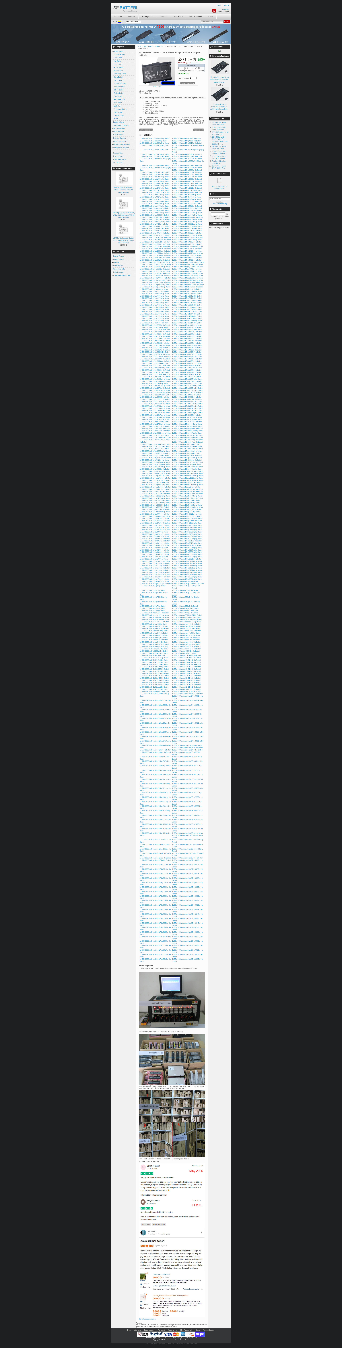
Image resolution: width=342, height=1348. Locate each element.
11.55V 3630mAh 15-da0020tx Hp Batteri (187, 350)
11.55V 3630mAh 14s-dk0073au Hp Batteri (187, 273)
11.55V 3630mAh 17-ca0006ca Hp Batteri (155, 539)
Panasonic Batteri (120, 109)
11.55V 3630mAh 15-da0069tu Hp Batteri (187, 366)
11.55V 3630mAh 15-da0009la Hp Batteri (187, 339)
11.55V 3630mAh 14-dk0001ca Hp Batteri (187, 224)
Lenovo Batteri (119, 55)
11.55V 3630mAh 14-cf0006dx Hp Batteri (187, 193)
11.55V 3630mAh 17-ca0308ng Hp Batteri (187, 552)
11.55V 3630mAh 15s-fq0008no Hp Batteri (155, 491)
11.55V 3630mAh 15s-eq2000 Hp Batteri (186, 483)
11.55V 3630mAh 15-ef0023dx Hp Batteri (187, 460)
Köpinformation (118, 259)
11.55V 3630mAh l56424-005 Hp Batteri (186, 692)
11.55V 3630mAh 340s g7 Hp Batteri (185, 608)
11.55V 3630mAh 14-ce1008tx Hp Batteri (154, 179)
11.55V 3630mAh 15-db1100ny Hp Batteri (187, 417)
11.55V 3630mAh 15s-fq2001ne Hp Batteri (155, 503)
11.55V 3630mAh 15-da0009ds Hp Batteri (155, 339)
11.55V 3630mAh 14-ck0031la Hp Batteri (187, 208)
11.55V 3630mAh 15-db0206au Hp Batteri (187, 406)
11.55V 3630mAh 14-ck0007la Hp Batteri (154, 206)
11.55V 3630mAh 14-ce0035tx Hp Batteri (187, 168)
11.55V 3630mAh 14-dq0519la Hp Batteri (155, 246)
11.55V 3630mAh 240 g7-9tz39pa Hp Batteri (188, 584)
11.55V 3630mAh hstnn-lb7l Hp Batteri (186, 638)
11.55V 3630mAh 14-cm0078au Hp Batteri (155, 222)
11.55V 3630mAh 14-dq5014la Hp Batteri (155, 260)
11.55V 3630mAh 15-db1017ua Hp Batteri (155, 415)
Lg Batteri (117, 106)
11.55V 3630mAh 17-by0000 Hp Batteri (186, 512)
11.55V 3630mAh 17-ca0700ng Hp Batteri (187, 557)
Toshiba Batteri (119, 87)
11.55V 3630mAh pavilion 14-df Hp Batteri (187, 750)
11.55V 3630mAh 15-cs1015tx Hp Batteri (154, 318)
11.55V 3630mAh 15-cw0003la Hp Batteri (155, 325)
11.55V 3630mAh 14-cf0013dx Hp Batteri (154, 195)
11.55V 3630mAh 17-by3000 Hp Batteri (154, 532)
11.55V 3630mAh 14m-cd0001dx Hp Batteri (188, 262)
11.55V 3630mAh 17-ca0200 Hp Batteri (154, 548)
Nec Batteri (117, 96)
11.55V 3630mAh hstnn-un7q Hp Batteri (186, 649)
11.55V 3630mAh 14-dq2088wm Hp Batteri (155, 255)
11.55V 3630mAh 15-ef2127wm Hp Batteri (187, 467)
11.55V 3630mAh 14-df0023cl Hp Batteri (154, 224)
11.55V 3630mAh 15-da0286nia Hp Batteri (155, 381)
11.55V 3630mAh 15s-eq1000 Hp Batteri (154, 476)
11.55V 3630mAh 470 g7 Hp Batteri (185, 613)
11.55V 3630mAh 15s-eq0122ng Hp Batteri (155, 473)
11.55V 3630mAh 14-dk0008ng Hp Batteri (187, 229)
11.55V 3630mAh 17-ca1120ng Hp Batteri (155, 563)
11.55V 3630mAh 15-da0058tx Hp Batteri (155, 363)
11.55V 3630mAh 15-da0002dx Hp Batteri (187, 330)
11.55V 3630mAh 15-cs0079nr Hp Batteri (155, 312)
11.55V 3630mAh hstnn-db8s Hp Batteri (154, 631)
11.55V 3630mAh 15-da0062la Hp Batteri (155, 366)
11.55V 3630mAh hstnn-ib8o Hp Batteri (154, 635)
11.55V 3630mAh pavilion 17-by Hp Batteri (155, 860)
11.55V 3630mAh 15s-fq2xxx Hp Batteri (186, 503)
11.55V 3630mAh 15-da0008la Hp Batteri (187, 336)
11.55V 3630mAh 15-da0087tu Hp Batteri (187, 372)
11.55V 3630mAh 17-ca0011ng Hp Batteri (155, 541)
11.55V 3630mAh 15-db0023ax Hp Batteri (155, 402)
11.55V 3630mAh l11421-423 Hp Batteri (186, 678)
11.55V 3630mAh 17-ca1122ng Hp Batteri (187, 563)
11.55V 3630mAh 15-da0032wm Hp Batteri (155, 357)
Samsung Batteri (119, 74)
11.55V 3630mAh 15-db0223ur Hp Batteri (187, 411)
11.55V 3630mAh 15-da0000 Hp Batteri (154, 327)
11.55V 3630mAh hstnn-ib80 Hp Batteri (186, 633)
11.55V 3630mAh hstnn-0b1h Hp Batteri (186, 624)
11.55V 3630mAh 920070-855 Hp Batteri (154, 620)
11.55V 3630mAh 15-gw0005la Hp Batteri (155, 469)
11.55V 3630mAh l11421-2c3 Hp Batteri (186, 671)
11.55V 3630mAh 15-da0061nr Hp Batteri (187, 363)
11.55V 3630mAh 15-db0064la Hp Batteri (155, 404)
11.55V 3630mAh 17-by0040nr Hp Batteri (155, 516)
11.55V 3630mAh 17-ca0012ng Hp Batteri (155, 543)
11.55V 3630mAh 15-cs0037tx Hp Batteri (154, 294)
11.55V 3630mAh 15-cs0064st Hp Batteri (187, 309)
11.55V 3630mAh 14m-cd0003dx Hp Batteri (155, 264)
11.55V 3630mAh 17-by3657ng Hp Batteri (155, 536)
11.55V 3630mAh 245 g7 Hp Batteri (152, 586)
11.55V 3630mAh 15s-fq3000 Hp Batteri (154, 505)
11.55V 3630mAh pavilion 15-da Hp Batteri (155, 858)
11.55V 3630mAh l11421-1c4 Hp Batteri (186, 662)
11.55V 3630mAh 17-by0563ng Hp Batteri (155, 521)
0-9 (196, 1338)
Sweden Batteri (169, 1340)
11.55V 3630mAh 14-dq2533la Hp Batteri (187, 255)
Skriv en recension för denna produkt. (219, 187)
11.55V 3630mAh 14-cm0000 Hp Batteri (154, 215)
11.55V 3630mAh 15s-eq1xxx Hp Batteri (154, 483)
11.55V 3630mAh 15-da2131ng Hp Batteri (187, 390)
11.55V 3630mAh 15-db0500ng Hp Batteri (187, 413)
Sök (214, 194)
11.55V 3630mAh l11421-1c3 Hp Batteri (154, 662)
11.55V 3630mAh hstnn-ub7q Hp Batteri (186, 647)
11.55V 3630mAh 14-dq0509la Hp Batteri (155, 244)
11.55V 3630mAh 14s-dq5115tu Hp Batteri (155, 287)
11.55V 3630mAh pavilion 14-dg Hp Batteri (155, 752)
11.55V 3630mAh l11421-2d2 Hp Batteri (186, 673)
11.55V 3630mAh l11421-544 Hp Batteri (186, 683)
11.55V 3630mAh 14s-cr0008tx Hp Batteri (155, 273)
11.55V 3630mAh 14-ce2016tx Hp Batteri (187, 186)
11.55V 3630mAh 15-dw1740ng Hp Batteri (187, 442)
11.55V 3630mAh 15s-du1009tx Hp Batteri (155, 471)
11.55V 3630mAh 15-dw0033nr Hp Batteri (187, 426)
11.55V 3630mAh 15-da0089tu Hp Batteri (187, 375)
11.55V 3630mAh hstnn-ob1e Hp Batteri (186, 642)
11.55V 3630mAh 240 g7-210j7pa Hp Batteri (156, 584)
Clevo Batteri (118, 90)
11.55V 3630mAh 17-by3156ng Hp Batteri (187, 534)
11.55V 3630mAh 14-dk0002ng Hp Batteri (155, 226)
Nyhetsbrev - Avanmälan (122, 275)
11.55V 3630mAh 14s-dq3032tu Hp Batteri (187, 282)
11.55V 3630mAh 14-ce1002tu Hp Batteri (187, 172)
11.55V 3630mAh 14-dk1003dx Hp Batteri (187, 235)
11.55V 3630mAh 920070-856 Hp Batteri (187, 620)
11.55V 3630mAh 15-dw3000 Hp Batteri (154, 449)
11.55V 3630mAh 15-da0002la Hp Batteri (155, 332)
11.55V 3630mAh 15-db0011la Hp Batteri (187, 399)
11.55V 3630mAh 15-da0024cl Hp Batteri (155, 352)
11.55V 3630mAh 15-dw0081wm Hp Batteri (187, 431)
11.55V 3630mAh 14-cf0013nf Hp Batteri (186, 195)
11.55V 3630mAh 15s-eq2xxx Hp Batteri (186, 487)
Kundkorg (225, 10)
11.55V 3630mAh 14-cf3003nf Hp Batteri (186, 199)
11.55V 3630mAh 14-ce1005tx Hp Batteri (154, 177)
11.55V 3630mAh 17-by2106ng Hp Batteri (155, 525)
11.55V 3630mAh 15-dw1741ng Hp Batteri (155, 444)
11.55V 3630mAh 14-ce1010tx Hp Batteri (154, 181)
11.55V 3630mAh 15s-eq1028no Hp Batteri (155, 480)
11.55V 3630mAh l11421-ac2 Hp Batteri (186, 687)
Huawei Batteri (119, 100)
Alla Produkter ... (119, 163)
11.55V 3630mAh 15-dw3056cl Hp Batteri (187, 451)
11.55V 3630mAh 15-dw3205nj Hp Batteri (155, 453)
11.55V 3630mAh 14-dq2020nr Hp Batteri (187, 251)
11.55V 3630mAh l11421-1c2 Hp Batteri (186, 660)
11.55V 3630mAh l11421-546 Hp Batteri (186, 685)
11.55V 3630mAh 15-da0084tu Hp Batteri (155, 370)
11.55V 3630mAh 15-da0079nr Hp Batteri (187, 368)
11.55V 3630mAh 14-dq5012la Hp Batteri (187, 258)
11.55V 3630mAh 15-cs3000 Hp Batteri (154, 323)
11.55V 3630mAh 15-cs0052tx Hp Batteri (154, 305)
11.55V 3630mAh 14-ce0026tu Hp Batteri (155, 157)
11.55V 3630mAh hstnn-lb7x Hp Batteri (154, 640)
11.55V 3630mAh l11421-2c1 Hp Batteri (186, 669)
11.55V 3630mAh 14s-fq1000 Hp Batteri (186, 289)
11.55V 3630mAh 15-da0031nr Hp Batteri (155, 354)
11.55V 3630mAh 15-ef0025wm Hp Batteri (155, 462)
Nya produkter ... (119, 156)
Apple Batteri (118, 67)
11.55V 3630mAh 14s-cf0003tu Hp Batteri (187, 269)
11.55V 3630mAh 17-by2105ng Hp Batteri (187, 523)
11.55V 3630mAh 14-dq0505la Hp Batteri (187, 242)
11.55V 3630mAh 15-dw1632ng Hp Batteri (187, 440)
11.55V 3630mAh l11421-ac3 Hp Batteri (154, 689)
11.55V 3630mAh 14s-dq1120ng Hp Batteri (187, 280)
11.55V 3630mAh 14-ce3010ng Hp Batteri (187, 190)
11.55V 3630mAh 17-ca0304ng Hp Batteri (187, 550)
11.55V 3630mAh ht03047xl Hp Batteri (154, 653)
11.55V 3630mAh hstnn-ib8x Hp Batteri (186, 635)
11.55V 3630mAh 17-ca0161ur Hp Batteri (187, 545)
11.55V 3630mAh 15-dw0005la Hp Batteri (155, 426)
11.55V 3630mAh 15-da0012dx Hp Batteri (155, 343)
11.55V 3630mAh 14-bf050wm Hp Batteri (154, 139)
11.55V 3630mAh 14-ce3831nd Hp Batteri (155, 193)
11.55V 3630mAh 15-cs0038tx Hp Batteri (187, 294)
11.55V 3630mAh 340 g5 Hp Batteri (152, 608)
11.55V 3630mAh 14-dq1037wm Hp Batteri (187, 246)
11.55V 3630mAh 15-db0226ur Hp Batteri (155, 413)
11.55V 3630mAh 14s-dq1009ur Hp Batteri (155, 280)
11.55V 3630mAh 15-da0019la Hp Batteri (155, 350)
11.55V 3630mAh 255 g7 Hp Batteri (152, 606)
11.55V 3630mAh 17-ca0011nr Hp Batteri (187, 541)
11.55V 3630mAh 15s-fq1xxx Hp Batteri (186, 500)
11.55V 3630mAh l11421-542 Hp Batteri (186, 680)
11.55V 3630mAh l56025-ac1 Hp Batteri (186, 689)
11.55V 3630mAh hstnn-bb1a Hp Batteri (154, 629)
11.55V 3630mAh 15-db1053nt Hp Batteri (155, 417)
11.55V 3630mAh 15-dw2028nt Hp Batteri (187, 447)
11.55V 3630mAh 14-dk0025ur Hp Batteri (187, 233)
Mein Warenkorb (195, 17)
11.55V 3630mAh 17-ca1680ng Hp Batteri (155, 577)
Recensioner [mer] (219, 174)
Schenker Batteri (119, 83)
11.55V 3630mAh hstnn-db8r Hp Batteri (186, 629)
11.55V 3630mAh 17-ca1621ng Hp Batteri (187, 575)
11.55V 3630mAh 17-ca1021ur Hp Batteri (187, 559)
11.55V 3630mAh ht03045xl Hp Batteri (186, 651)
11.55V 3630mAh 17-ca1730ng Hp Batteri (187, 577)
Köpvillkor (117, 262)
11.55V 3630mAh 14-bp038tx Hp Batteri (186, 141)
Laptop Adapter (118, 122)
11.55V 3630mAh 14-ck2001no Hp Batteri (187, 213)
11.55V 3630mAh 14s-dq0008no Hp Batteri (155, 278)
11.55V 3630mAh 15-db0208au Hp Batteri (155, 408)
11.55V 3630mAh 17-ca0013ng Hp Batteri (187, 543)
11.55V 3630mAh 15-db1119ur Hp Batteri (155, 422)
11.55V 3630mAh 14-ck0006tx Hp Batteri (187, 204)
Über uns (131, 17)
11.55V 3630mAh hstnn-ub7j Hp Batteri (154, 647)
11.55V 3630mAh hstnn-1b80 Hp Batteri (186, 626)
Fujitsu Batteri (118, 93)
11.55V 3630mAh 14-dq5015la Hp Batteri (187, 260)
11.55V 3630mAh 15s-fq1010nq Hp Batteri (187, 494)
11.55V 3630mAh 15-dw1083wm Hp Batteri (155, 438)
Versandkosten (208, 1330)
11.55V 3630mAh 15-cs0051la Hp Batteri (154, 303)
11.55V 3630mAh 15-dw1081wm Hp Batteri (187, 435)
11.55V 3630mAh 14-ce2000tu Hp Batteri (187, 181)
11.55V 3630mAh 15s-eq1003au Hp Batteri (187, 476)
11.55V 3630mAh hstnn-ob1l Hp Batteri (186, 644)
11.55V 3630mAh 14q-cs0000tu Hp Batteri (187, 264)
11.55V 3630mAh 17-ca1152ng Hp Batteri (187, 568)
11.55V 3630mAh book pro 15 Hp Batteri (186, 622)
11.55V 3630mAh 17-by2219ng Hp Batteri (155, 530)
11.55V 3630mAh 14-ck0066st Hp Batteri (187, 210)
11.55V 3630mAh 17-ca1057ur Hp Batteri (155, 561)
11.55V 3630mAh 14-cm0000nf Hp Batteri (187, 215)
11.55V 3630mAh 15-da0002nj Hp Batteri (187, 332)
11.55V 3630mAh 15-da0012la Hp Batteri (187, 343)
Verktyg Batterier (119, 128)
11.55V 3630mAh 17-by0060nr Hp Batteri (187, 516)
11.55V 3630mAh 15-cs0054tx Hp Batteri (187, 307)
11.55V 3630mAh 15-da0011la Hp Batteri (187, 341)
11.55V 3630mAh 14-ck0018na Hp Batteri (155, 208)
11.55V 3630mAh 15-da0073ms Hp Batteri (155, 368)
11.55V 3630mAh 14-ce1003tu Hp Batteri (155, 174)
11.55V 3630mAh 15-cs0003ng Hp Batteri (187, 291)
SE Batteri (186, 1340)
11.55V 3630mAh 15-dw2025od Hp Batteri (155, 447)
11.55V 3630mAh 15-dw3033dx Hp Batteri (155, 451)
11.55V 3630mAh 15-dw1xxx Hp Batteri (186, 444)
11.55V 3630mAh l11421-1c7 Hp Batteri (154, 667)
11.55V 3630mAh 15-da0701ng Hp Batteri (155, 386)
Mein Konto (178, 17)
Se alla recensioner (147, 1319)
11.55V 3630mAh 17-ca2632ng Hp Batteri (155, 581)
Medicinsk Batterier (120, 141)
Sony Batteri (118, 77)
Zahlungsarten (147, 17)
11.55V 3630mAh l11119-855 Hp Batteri (186, 656)
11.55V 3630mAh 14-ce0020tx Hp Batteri (154, 154)
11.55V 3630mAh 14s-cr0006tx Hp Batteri (187, 271)
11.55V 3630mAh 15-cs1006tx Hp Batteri (154, 314)
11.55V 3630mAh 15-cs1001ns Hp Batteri (187, 312)
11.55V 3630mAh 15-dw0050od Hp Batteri (187, 429)
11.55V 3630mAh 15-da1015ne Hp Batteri (187, 386)
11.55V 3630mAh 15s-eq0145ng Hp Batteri (187, 473)
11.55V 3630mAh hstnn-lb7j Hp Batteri (154, 638)
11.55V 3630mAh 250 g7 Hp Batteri (185, 590)
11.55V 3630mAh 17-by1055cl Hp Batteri (187, 521)
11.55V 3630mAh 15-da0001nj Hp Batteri (155, 330)
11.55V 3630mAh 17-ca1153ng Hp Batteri (155, 570)
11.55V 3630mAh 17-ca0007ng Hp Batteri (187, 539)
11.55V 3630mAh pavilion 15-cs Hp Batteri (155, 766)
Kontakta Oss (118, 266)
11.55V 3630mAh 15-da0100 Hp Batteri (186, 377)
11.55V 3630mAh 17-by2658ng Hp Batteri (187, 530)
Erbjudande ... (118, 153)
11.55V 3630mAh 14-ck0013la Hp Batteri (187, 206)
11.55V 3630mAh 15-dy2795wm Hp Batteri (155, 458)
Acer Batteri (118, 64)
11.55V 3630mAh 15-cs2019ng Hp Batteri (187, 321)
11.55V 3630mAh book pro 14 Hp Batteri (154, 622)
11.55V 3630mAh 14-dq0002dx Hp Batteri (187, 240)
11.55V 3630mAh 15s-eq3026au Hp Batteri (155, 489)
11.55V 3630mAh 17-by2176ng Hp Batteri (187, 527)
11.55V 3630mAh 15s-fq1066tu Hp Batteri (187, 496)
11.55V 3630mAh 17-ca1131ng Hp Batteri (155, 568)
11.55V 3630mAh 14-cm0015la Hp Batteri (187, 219)
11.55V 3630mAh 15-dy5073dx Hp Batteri (187, 458)
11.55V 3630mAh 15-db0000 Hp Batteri (186, 395)
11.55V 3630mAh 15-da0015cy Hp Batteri (155, 348)
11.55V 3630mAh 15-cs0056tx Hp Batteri (154, 309)
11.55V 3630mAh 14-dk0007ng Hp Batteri (187, 226)
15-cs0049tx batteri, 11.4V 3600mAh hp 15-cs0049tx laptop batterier (219, 79)
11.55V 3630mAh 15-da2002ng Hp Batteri (155, 390)
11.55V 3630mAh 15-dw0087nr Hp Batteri (187, 433)
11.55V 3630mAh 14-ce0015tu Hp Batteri (155, 145)
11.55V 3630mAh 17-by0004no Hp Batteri (155, 514)
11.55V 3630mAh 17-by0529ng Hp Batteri (155, 518)
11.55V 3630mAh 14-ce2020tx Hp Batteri (154, 188)
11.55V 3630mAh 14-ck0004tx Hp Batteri (154, 204)
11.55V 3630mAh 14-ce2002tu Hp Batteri (155, 184)
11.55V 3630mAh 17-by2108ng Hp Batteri (187, 525)
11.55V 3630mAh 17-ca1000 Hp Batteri (154, 559)
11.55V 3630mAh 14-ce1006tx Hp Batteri (187, 177)
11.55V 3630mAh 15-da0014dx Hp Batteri (187, 345)
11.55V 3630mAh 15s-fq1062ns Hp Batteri (155, 496)
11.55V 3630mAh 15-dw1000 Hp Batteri (154, 435)
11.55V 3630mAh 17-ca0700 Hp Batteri (154, 557)
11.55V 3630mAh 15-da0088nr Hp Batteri (155, 375)
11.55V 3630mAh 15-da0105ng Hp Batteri (155, 379)
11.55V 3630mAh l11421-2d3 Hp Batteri (154, 676)
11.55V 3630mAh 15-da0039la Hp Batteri (155, 359)
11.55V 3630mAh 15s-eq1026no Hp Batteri (187, 478)
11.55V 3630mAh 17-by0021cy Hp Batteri (187, 514)
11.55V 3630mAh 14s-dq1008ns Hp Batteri (187, 278)
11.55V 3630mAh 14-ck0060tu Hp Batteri (154, 210)
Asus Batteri (118, 71)
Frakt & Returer (118, 256)
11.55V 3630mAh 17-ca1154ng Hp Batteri (187, 570)
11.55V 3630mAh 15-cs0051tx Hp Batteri (187, 303)
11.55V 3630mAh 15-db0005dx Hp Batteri (155, 397)
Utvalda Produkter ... (120, 159)
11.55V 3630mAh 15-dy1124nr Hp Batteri (155, 455)
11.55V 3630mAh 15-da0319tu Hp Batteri (187, 381)
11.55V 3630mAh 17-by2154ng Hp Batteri (155, 527)
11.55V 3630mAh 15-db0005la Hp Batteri (187, 397)
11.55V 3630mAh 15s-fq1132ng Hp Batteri (155, 498)
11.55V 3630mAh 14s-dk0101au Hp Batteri (187, 276)
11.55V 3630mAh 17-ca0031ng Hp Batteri (155, 545)
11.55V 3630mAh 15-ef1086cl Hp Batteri (186, 464)
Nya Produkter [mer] (124, 168)
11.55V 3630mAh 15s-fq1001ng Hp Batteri (187, 491)
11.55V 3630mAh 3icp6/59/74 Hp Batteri (154, 613)
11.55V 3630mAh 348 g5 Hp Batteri (152, 611)
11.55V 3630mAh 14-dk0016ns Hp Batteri (155, 233)
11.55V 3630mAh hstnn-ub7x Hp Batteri (154, 649)
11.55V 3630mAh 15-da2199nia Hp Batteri (155, 395)
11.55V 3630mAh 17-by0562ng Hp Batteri (187, 518)
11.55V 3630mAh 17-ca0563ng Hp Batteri (187, 554)
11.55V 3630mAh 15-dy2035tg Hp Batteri (187, 455)
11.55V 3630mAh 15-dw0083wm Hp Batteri (155, 433)
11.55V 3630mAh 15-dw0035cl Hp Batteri (155, 429)
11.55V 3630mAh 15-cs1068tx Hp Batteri (154, 321)
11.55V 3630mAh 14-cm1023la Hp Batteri (187, 222)
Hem (219, 5)
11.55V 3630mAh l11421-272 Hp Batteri (154, 669)
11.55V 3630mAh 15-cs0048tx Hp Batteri (187, 298)
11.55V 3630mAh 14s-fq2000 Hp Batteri (154, 291)
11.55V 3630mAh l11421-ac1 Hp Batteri (154, 687)
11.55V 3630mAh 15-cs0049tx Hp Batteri (154, 300)
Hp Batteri (117, 61)
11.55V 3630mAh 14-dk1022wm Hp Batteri (155, 237)
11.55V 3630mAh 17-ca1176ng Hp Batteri (155, 572)
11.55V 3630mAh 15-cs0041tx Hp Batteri (187, 296)
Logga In (226, 5)
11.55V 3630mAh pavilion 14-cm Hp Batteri (155, 750)
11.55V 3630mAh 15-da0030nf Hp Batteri (187, 352)
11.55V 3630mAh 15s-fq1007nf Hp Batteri (155, 494)
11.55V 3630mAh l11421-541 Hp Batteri (154, 680)
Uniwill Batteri (118, 116)
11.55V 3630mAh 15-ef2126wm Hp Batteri (155, 467)
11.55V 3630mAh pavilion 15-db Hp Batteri (187, 858)
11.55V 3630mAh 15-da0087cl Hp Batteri (155, 372)
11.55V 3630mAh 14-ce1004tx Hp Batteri (187, 174)
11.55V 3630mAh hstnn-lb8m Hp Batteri (154, 642)
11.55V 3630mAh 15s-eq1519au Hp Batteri (187, 480)
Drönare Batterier (119, 138)
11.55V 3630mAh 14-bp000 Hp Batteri (153, 141)
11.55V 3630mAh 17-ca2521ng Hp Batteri (187, 579)
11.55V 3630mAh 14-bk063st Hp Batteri (186, 139)
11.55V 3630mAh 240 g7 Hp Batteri (185, 581)
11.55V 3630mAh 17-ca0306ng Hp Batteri (155, 552)
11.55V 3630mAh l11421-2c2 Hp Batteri (154, 671)
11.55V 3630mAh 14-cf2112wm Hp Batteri (155, 199)
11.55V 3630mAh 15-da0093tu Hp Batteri (155, 377)
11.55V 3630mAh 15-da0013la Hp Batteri (155, 345)
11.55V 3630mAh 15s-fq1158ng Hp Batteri (187, 498)
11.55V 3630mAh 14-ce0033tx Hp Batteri (187, 165)
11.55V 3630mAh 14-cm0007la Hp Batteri (155, 219)
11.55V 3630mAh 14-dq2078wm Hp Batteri (187, 253)
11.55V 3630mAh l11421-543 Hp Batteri (154, 683)
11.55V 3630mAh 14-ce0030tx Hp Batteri (154, 165)
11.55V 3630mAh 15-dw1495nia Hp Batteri (187, 438)
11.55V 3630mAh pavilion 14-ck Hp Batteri (187, 748)
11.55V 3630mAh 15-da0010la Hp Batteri (155, 341)
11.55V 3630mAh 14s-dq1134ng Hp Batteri (155, 282)
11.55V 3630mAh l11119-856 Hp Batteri (154, 658)
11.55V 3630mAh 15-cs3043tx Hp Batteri (187, 323)
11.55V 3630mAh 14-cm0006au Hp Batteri (187, 217)
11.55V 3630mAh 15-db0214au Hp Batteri (187, 408)
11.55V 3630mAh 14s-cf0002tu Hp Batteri (155, 269)
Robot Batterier (118, 135)
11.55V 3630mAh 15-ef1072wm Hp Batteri (187, 462)
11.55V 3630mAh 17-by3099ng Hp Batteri (187, 532)
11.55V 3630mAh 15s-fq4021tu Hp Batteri (187, 505)
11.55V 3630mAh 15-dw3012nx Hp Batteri (187, 449)
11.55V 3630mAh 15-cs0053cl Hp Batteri (187, 305)
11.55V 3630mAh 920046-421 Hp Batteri (187, 615)
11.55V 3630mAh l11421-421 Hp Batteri (186, 676)
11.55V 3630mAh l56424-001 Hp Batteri (154, 692)
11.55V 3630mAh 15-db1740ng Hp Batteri (155, 424)
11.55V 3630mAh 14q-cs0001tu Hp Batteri (155, 267)
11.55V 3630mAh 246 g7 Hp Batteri (152, 590)
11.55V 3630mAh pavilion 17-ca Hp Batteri (155, 937)
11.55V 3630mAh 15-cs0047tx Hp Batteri (154, 298)
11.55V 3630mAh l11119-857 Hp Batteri (186, 658)
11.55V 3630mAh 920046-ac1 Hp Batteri (186, 617)
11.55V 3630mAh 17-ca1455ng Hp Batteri (155, 575)
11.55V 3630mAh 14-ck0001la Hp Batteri (154, 201)
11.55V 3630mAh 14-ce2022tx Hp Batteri (154, 190)
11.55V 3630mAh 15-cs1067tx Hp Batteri (187, 318)
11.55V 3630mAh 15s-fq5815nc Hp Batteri (155, 512)
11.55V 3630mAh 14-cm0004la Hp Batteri (155, 217)
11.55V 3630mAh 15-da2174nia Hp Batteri (155, 393)
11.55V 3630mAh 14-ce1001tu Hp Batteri (155, 172)
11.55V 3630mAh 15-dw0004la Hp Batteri (187, 424)
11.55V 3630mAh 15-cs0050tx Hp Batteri (187, 300)
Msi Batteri (117, 103)
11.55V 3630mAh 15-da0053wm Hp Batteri (155, 361)
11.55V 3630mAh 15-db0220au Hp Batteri (155, 411)
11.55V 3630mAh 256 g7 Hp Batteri (185, 606)
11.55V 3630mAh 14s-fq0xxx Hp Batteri (154, 289)
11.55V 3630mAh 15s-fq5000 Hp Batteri (154, 507)
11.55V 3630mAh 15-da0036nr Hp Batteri (187, 357)
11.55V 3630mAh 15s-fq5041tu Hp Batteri (155, 509)
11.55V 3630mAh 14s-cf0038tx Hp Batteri (155, 271)
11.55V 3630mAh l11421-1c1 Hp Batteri (154, 660)
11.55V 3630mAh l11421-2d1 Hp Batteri (154, 673)
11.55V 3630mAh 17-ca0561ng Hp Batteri (155, 554)
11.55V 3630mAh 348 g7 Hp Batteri (185, 611)
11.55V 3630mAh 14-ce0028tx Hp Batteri (187, 157)
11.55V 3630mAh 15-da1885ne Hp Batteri (187, 388)
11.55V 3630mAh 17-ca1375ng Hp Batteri (187, 572)
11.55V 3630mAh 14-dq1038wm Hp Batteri (155, 249)
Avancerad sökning (220, 204)
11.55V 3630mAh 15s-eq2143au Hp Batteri (187, 485)
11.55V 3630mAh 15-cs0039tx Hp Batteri (154, 296)
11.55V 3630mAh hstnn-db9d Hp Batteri (186, 631)
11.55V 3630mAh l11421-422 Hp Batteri (154, 678)
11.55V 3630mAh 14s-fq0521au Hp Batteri (187, 287)
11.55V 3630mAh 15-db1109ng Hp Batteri (187, 419)
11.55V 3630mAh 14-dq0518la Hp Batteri (187, 244)
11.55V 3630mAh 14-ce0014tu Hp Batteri (187, 143)
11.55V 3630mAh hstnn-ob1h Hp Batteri (154, 644)
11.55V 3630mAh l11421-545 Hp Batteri (154, 685)
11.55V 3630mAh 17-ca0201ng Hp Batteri (187, 548)
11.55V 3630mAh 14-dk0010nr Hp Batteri (187, 231)
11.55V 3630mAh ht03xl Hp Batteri (184, 653)
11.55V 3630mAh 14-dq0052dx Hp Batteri (155, 242)
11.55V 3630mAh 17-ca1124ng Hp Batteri (155, 566)
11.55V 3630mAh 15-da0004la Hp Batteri (155, 334)
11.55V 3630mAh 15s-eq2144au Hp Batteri (155, 487)
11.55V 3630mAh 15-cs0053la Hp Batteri (154, 307)
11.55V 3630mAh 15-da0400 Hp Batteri (154, 384)
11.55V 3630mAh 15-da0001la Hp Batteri (187, 327)
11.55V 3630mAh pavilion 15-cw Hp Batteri (187, 833)
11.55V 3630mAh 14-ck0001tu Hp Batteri (187, 201)
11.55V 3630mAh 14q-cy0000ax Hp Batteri (187, 267)
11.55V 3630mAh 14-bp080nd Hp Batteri (154, 143)
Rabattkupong (118, 272)
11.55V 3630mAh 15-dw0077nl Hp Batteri (155, 431)
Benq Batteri (118, 112)
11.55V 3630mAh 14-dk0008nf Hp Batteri (155, 229)
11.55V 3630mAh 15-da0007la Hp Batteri (155, 336)
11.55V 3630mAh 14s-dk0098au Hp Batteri (155, 276)
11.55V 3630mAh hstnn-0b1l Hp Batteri (154, 626)
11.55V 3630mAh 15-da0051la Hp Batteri (187, 359)
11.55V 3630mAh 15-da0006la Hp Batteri (187, 334)
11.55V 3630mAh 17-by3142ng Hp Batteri (155, 534)
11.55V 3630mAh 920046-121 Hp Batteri (154, 615)
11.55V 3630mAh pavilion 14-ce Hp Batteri (187, 694)
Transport (163, 17)
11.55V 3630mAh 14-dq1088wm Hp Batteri (155, 251)
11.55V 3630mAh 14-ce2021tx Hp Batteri (187, 188)
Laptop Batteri (148, 46)
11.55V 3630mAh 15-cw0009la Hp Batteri (187, 325)
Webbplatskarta (119, 269)
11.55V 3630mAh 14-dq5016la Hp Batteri (155, 262)
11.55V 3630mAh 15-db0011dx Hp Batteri (155, 399)
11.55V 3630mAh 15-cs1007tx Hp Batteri (187, 314)
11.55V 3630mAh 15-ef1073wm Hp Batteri (155, 464)
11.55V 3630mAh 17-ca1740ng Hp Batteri (155, 579)
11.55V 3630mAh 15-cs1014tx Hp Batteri (187, 316)
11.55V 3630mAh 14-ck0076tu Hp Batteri (154, 213)
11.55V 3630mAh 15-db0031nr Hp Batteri (187, 402)
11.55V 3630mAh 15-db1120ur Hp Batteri (187, 422)
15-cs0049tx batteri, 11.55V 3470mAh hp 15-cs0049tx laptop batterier (219, 106)
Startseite (118, 17)
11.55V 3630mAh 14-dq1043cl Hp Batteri (187, 249)
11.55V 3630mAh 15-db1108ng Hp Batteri (155, 419)
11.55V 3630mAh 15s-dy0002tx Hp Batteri (187, 471)
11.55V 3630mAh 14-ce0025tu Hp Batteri (187, 154)
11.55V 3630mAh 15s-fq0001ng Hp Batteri (187, 489)
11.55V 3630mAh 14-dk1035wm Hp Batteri (155, 240)
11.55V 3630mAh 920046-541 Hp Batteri (154, 617)
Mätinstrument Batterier (121, 144)
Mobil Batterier (118, 132)
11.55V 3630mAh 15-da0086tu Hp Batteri (187, 370)
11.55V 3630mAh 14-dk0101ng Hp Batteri (155, 235)
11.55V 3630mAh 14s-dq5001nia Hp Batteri (188, 285)
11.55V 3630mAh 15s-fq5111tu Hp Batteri (187, 509)
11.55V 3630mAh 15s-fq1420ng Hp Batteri (155, 500)
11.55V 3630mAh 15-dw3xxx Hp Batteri (186, 453)
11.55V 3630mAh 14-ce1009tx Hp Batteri (187, 179)
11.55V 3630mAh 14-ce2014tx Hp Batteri (187, 184)
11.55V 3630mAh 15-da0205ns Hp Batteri (187, 379)
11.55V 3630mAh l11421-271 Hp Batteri (186, 667)
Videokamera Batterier (121, 125)
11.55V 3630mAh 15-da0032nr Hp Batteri (187, 354)
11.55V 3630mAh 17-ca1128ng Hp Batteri (187, 566)
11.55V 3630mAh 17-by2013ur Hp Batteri (155, 523)
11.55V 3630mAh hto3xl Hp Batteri (152, 656)
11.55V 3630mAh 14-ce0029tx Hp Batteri (187, 159)
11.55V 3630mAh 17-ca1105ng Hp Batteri (187, 561)
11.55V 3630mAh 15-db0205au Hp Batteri (155, 406)
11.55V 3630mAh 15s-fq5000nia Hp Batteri (187, 507)
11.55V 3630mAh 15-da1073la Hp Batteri (155, 388)
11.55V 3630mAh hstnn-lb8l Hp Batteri (186, 640)
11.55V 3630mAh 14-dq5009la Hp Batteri (155, 258)
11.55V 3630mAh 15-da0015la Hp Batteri (187, 348)
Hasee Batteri (118, 80)
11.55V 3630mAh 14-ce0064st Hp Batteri (187, 170)
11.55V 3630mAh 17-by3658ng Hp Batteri (187, 536)
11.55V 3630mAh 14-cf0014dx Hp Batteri (154, 197)
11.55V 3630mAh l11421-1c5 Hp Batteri (154, 665)
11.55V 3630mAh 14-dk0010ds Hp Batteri (155, 231)
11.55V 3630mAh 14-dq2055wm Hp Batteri (155, 253)
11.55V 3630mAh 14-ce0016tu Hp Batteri (155, 150)
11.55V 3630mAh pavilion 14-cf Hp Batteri (187, 745)
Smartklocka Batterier (121, 148)
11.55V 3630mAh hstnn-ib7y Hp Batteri (154, 633)
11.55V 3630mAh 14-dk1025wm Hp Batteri (187, 237)
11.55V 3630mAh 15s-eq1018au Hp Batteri (155, 478)
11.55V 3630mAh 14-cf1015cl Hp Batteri (186, 197)
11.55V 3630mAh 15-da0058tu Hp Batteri (187, 361)
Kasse (210, 17)
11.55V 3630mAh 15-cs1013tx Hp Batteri (154, 316)
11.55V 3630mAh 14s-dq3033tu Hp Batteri (155, 285)
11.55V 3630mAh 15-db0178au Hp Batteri (187, 404)
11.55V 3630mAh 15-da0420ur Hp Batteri (187, 384)
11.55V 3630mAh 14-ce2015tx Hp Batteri (154, 186)
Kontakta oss (172, 1330)
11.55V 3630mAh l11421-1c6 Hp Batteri (186, 665)
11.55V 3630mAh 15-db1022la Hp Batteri (187, 415)
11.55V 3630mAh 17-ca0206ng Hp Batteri (155, 550)
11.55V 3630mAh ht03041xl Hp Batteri (154, 651)
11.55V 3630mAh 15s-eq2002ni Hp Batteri (155, 485)
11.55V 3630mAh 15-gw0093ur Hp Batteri (187, 469)
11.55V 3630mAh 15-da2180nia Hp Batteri (187, 393)
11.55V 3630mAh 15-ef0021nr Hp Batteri (154, 460)
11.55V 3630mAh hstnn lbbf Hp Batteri (153, 624)
